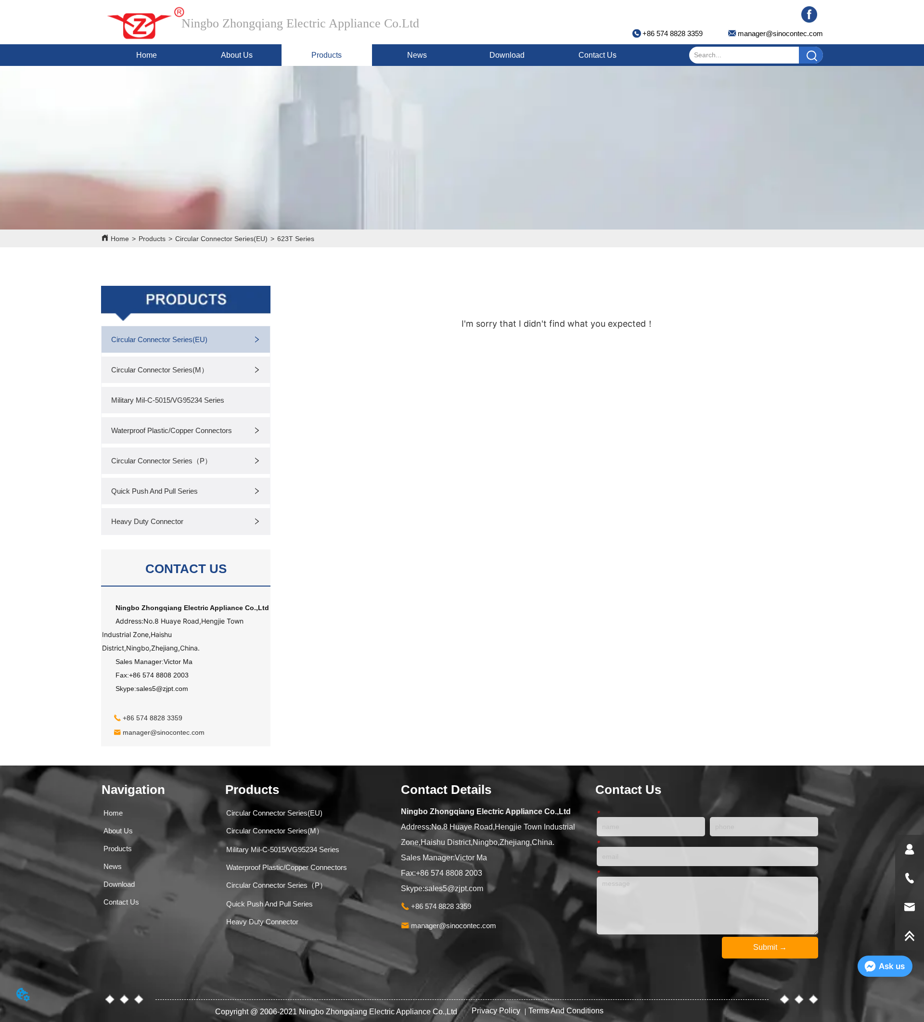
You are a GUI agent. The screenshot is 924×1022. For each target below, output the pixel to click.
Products (326, 55)
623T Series (295, 239)
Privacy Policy (497, 1011)
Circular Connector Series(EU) (221, 239)
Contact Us (597, 55)
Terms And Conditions (565, 1011)
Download (507, 55)
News (417, 55)
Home (146, 55)
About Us (237, 55)
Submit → (770, 947)
